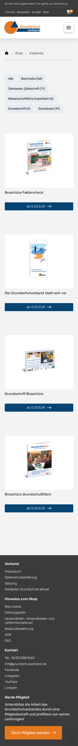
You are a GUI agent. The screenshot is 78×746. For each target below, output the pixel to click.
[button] (68, 12)
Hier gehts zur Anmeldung (51, 3)
